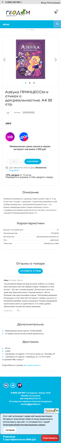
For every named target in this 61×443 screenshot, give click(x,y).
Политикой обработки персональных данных (24, 425)
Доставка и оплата (32, 365)
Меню (6, 24)
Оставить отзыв (30, 271)
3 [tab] (34, 85)
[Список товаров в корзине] (57, 13)
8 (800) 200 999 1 (13, 2)
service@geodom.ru (30, 404)
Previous (4, 59)
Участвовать (50, 438)
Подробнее (14, 170)
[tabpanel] (30, 59)
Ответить (8, 311)
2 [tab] (30, 85)
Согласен (10, 430)
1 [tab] (26, 85)
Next (55, 59)
